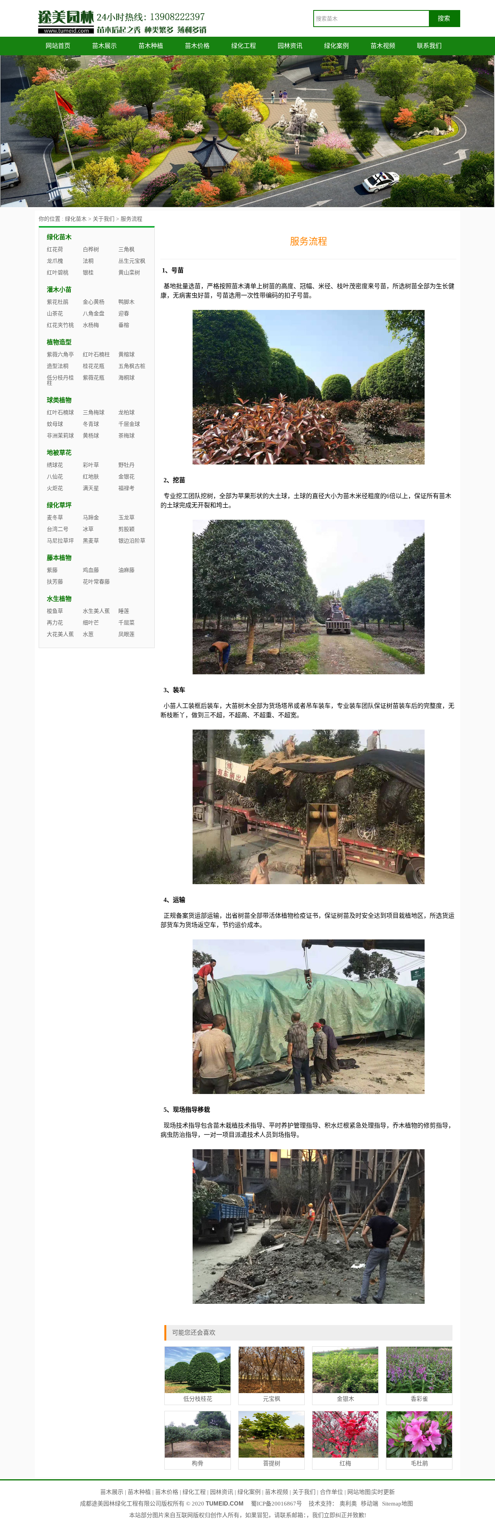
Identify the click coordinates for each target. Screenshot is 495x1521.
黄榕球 (126, 354)
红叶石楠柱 (96, 354)
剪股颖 (126, 529)
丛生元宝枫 (131, 261)
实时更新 (383, 1492)
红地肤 (91, 477)
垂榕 (123, 325)
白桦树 (91, 249)
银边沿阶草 (131, 541)
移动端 (369, 1504)
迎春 (123, 313)
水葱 (88, 634)
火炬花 (55, 488)
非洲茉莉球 (60, 436)
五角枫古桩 (131, 366)
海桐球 (126, 378)
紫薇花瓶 (93, 378)
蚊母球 (55, 424)
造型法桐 (57, 366)
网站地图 (358, 1492)
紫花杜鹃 (57, 302)
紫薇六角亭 (60, 354)
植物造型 (59, 342)
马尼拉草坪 (60, 541)
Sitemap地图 (397, 1504)
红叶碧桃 (57, 273)
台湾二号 (57, 529)
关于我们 (103, 219)
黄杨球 (91, 436)
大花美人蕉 (60, 634)
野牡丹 (126, 465)
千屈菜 (126, 623)
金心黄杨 (93, 302)
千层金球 (129, 424)
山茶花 (55, 313)
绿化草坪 (59, 505)
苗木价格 (197, 46)
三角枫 (126, 249)
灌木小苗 (59, 289)
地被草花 (59, 452)
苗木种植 (150, 46)
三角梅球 (93, 412)
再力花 (55, 623)
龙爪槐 (55, 261)
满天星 (91, 488)
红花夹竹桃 (60, 325)
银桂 (88, 273)
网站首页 (58, 46)
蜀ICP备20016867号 (276, 1504)
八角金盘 (93, 313)
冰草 (88, 529)
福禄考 (126, 488)
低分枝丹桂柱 (60, 380)
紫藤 (52, 570)
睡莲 (123, 611)
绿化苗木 (76, 219)
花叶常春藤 (96, 582)
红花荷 (55, 249)
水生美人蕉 (96, 611)
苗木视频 (382, 46)
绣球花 (55, 465)
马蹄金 (91, 518)
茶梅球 (126, 436)
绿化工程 (243, 46)
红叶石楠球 (60, 412)
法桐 (88, 261)
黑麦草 (91, 541)
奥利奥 (348, 1504)
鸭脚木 (126, 302)
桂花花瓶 (93, 366)
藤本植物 (59, 558)
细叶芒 (91, 623)
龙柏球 (126, 412)
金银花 (126, 477)
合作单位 (331, 1492)
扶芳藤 (55, 582)
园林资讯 (290, 46)
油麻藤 (126, 570)
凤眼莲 (126, 634)
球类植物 (59, 400)
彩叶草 (91, 465)
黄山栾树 (129, 273)
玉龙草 (126, 518)
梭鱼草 (55, 611)
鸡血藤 (91, 570)
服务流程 (131, 219)
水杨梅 (91, 325)
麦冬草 (55, 518)
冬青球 (91, 424)
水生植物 (59, 598)
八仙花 (55, 477)
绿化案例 (336, 46)
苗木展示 (104, 46)
